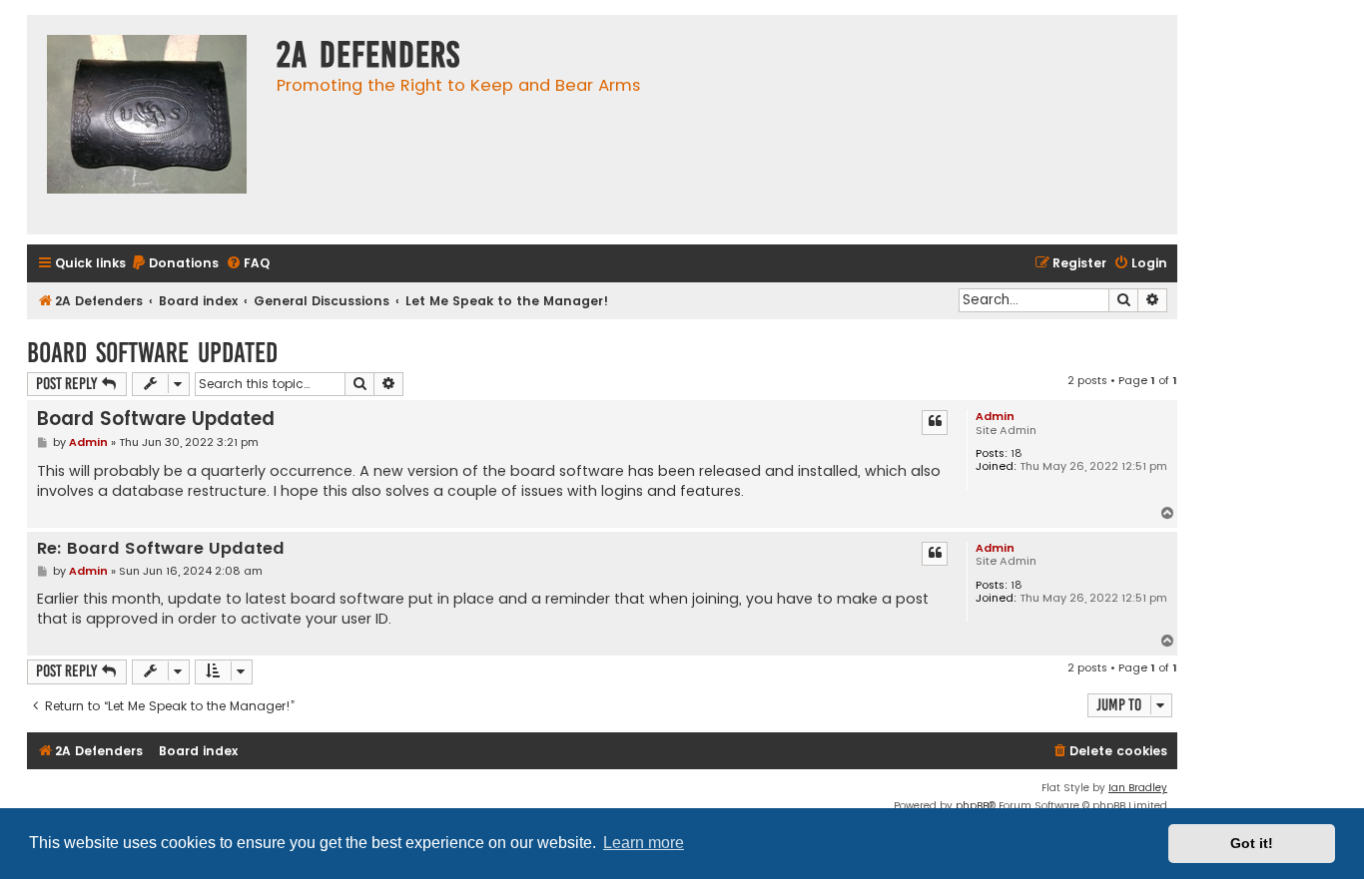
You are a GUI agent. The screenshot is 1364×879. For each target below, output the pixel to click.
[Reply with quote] (935, 422)
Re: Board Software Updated (161, 549)
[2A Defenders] (147, 124)
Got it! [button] (1251, 843)
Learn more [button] (643, 842)
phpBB (972, 805)
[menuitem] (175, 263)
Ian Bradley (1137, 787)
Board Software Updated (152, 352)
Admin (995, 416)
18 (1017, 453)
